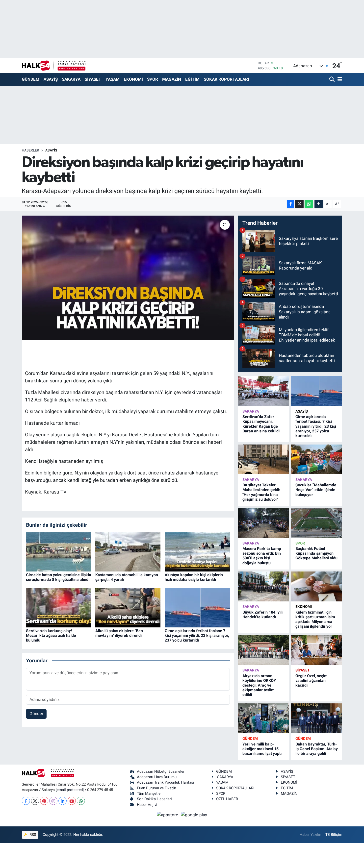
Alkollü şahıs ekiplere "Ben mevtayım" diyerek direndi (119, 633)
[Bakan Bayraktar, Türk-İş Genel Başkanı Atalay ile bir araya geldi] (316, 718)
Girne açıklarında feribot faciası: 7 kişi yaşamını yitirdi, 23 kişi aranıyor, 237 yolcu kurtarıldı (197, 635)
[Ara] (332, 79)
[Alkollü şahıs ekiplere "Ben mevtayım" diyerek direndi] (127, 607)
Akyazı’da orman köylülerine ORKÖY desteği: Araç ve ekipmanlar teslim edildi (259, 685)
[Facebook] (26, 801)
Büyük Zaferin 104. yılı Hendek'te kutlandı (262, 614)
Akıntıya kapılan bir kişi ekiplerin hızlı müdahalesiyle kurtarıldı (194, 577)
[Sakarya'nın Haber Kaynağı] (53, 65)
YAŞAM (112, 79)
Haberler (30, 150)
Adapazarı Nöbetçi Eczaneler (160, 771)
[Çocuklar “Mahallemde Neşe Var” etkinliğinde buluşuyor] (316, 459)
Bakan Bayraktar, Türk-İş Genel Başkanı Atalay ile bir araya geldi (316, 749)
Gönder (36, 713)
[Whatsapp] (81, 801)
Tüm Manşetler (149, 793)
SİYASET (93, 79)
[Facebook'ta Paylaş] (290, 204)
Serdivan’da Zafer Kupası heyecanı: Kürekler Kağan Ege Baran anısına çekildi (261, 423)
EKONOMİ (133, 79)
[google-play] (194, 814)
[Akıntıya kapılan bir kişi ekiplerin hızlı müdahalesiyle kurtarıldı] (197, 551)
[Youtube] (72, 801)
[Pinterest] (44, 801)
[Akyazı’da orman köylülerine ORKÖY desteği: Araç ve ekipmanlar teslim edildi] (263, 650)
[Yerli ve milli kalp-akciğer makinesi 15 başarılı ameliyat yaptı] (263, 718)
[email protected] (70, 790)
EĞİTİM (192, 79)
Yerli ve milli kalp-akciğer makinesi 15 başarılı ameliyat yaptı (262, 749)
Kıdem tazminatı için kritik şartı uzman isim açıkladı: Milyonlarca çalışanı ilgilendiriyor (315, 619)
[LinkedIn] (62, 801)
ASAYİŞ (51, 79)
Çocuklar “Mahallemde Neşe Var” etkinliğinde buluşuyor (315, 490)
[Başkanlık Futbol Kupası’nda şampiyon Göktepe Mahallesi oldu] (316, 523)
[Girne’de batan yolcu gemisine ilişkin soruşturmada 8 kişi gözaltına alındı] (58, 551)
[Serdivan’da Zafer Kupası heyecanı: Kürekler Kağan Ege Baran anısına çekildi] (263, 391)
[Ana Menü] (339, 79)
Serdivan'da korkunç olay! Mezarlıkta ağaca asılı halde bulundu (51, 635)
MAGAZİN (171, 79)
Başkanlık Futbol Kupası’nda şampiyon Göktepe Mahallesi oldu (316, 553)
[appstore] (168, 814)
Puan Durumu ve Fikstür (156, 788)
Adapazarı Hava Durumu (157, 777)
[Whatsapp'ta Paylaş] (309, 204)
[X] (35, 801)
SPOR (152, 79)
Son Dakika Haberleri (154, 799)
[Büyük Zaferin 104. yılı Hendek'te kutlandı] (263, 586)
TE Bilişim (333, 834)
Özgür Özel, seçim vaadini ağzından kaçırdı (311, 680)
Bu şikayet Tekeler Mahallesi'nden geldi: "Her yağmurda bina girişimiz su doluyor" (261, 492)
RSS (32, 834)
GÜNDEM (30, 79)
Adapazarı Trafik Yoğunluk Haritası (165, 782)
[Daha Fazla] (318, 204)
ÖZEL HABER (227, 799)
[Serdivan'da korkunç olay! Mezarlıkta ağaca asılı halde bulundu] (58, 607)
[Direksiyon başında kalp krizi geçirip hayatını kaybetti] (128, 278)
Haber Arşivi (147, 804)
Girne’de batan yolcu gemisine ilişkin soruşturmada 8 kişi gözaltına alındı (58, 577)
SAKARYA (71, 79)
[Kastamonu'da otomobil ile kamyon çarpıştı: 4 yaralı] (127, 551)
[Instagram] (53, 801)
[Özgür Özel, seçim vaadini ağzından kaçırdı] (316, 650)
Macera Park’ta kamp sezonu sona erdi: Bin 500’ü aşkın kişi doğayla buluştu (261, 555)
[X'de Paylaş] (299, 204)
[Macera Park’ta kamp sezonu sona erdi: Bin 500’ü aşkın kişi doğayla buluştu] (263, 523)
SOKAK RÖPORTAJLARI (226, 79)
